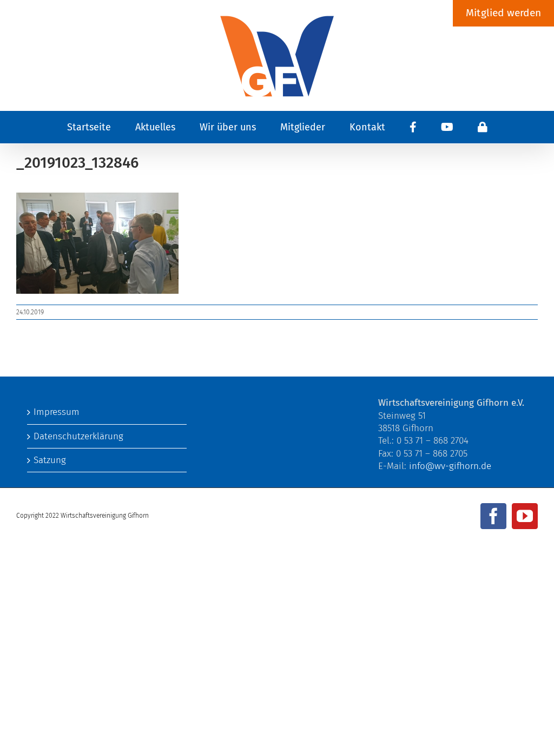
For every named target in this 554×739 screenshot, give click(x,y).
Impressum (57, 412)
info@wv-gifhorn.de (450, 466)
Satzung (50, 460)
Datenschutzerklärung (78, 436)
